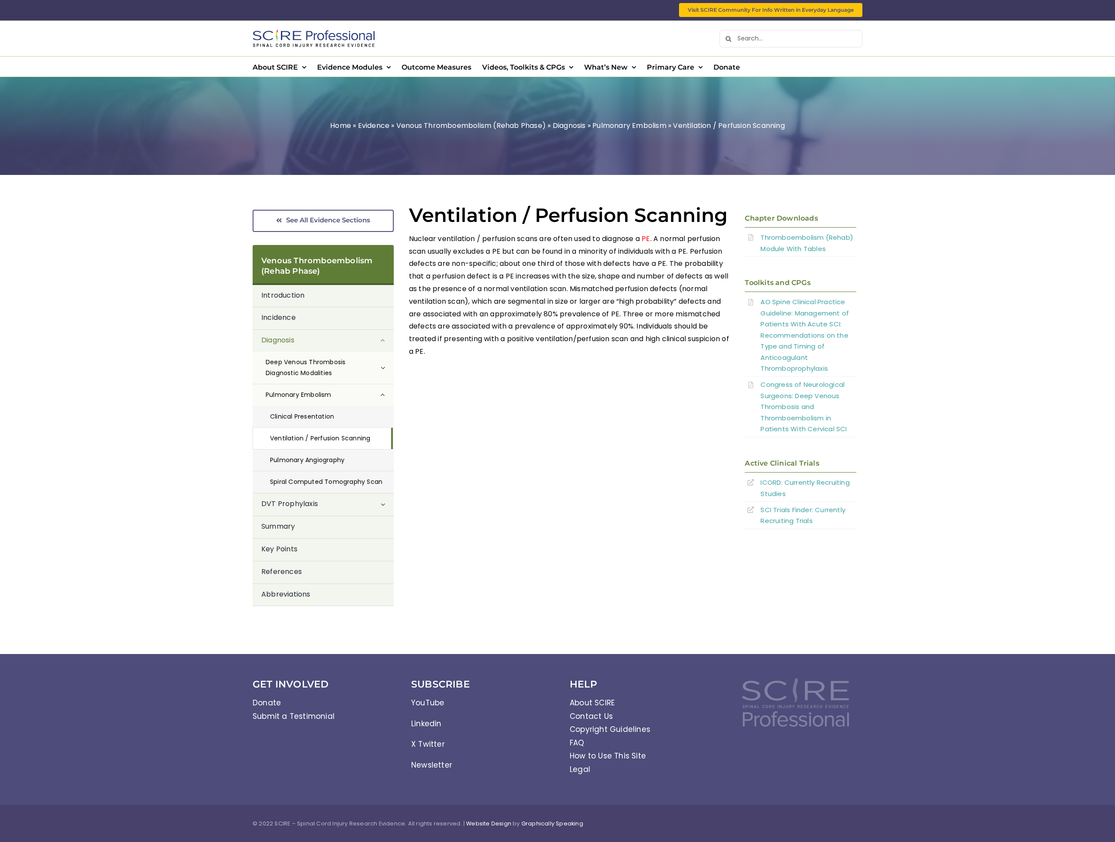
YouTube (427, 703)
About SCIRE (592, 703)
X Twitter (428, 744)
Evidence (374, 126)
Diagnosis (569, 126)
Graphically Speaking (552, 823)
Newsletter (431, 765)
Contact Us (591, 716)
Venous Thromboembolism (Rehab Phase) (471, 126)
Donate (267, 703)
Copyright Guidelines (610, 729)
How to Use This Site (608, 756)
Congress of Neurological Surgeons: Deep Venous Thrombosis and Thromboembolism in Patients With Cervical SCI (803, 406)
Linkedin (426, 723)
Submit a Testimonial (293, 716)
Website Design (488, 823)
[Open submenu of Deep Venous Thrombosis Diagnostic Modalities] (387, 368)
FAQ (577, 743)
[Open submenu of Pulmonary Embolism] (387, 395)
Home (340, 126)
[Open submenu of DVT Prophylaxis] (387, 504)
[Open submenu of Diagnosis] (387, 341)
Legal (580, 769)
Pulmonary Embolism (629, 126)
